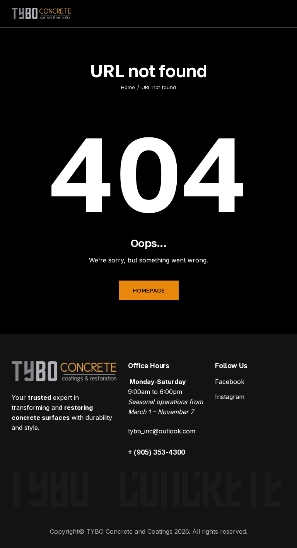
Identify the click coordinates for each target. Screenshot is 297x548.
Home (128, 87)
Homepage (149, 290)
